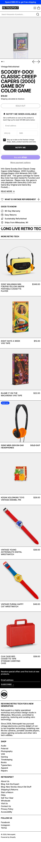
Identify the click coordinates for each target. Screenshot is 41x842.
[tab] (1, 61)
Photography (7, 751)
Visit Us (4, 803)
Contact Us (6, 806)
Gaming (4, 757)
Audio (3, 746)
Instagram (5, 825)
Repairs (4, 771)
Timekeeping (6, 759)
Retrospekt (11, 834)
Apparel (4, 768)
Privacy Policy (7, 809)
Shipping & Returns (9, 789)
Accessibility (6, 812)
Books (4, 762)
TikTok (4, 828)
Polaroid (4, 748)
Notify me (20, 147)
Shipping (4, 99)
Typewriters (6, 765)
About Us (5, 781)
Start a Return (7, 792)
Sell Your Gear (7, 798)
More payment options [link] (20, 162)
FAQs (3, 795)
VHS (3, 754)
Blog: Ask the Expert (10, 784)
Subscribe (6, 684)
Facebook (5, 822)
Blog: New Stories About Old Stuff (16, 787)
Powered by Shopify (8, 837)
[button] (38, 8)
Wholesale (5, 801)
